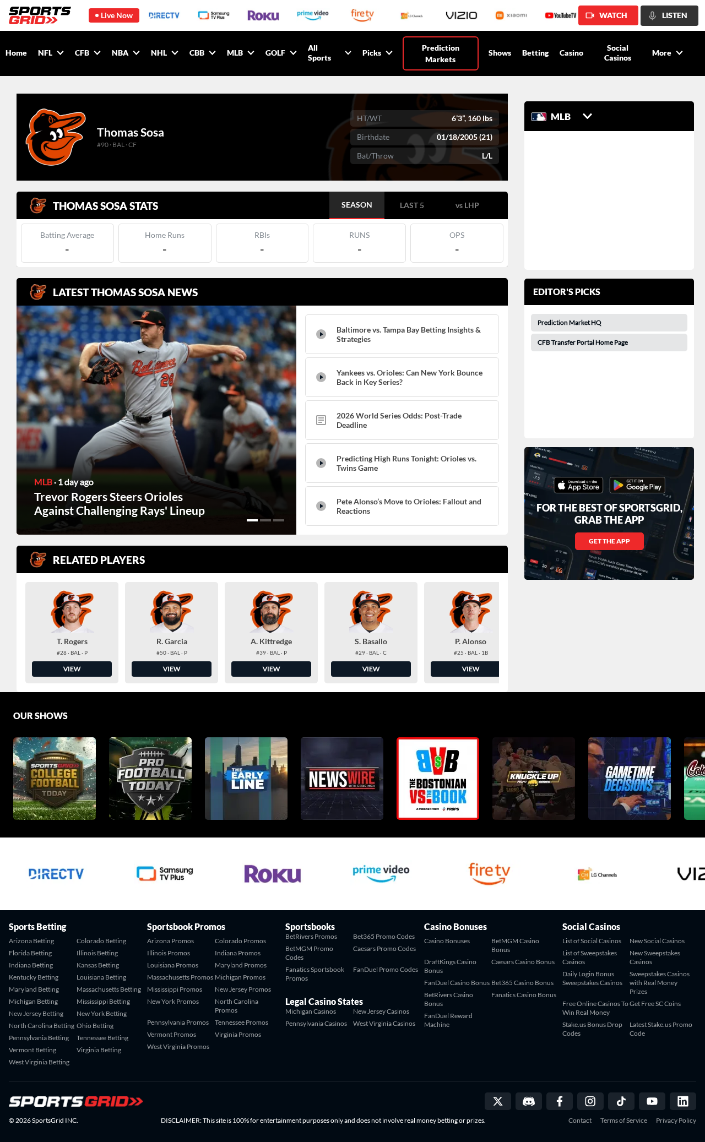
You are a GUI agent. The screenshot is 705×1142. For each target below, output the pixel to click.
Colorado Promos (240, 941)
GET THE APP (609, 541)
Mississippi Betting (103, 1001)
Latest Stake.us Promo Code (661, 1028)
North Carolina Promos (236, 1005)
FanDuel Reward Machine (448, 1020)
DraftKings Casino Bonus (450, 966)
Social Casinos (617, 52)
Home (16, 52)
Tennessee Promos (241, 1022)
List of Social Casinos (591, 941)
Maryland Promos (241, 965)
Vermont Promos (171, 1034)
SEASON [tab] (356, 204)
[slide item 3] (278, 520)
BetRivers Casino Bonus (448, 999)
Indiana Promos (238, 953)
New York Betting (102, 1013)
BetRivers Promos (311, 936)
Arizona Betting (31, 941)
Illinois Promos (168, 953)
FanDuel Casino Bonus (457, 982)
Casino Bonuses (447, 941)
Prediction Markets (440, 53)
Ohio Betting (95, 1025)
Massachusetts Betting (109, 989)
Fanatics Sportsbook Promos (314, 973)
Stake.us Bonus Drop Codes (592, 1028)
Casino (571, 52)
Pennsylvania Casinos (316, 1023)
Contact (580, 1120)
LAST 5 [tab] (412, 205)
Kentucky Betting (33, 977)
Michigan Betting (33, 1001)
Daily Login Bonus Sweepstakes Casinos (592, 978)
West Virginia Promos (178, 1046)
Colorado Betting (101, 941)
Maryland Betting (34, 989)
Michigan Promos (240, 977)
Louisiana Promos (172, 965)
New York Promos (173, 1001)
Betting (535, 52)
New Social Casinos (657, 941)
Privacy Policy (676, 1120)
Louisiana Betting (101, 977)
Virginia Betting (99, 1050)
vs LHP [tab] (467, 205)
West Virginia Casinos (384, 1023)
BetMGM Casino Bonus (515, 945)
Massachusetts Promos (180, 977)
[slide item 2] (265, 520)
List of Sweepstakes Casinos (589, 957)
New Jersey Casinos (381, 1011)
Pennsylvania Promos (178, 1022)
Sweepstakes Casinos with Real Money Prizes (660, 983)
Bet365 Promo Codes (384, 936)
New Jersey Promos (243, 989)
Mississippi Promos (174, 989)
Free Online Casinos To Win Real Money (595, 1007)
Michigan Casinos (310, 1011)
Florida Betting (30, 953)
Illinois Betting (97, 953)
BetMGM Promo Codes (309, 952)
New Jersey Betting (36, 1013)
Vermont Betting (32, 1050)
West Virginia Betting (39, 1062)
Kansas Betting (98, 965)
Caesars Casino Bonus (523, 962)
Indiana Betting (31, 965)
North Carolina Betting (41, 1025)
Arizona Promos (170, 941)
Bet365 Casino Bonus (522, 982)
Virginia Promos (238, 1034)
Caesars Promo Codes (384, 948)
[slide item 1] (252, 520)
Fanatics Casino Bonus (523, 995)
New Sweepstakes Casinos (655, 957)
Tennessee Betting (102, 1038)
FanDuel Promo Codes (385, 969)
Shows (500, 52)
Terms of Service (623, 1120)
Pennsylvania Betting (39, 1038)
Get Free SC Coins (655, 1003)
